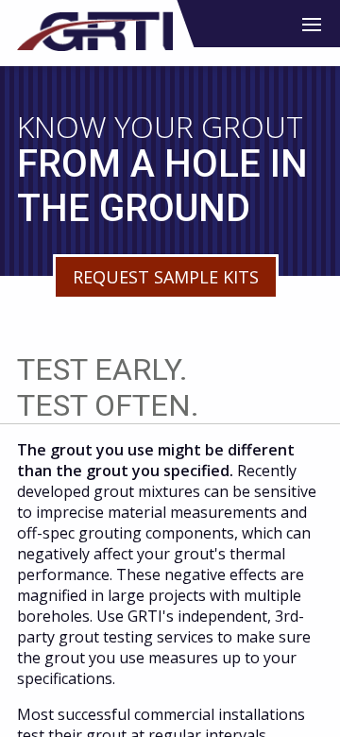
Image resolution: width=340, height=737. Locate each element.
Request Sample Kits (166, 277)
